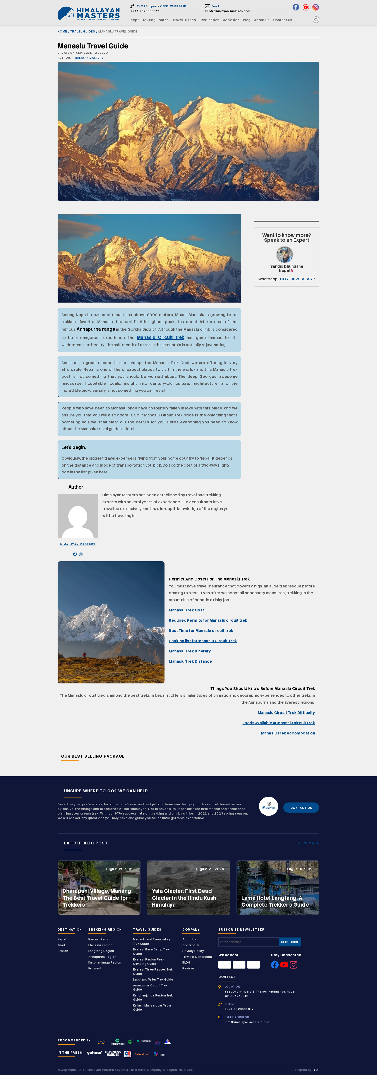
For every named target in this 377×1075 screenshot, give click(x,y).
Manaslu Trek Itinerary (190, 651)
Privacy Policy (193, 951)
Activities (231, 20)
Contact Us (282, 20)
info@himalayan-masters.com (227, 11)
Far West (94, 968)
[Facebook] (275, 967)
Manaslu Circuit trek (160, 337)
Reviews (188, 968)
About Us (262, 20)
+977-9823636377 (144, 11)
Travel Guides (184, 20)
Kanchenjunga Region (104, 962)
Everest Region (99, 939)
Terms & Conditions (197, 957)
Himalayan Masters (88, 58)
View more (308, 843)
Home (62, 31)
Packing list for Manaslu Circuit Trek (203, 640)
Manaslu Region (100, 945)
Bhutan (63, 951)
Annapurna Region (102, 957)
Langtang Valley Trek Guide (153, 979)
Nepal (62, 939)
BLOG (186, 962)
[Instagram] (293, 967)
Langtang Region (101, 951)
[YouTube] (284, 967)
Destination (209, 20)
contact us (301, 808)
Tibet (61, 945)
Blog (247, 20)
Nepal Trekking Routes (149, 20)
